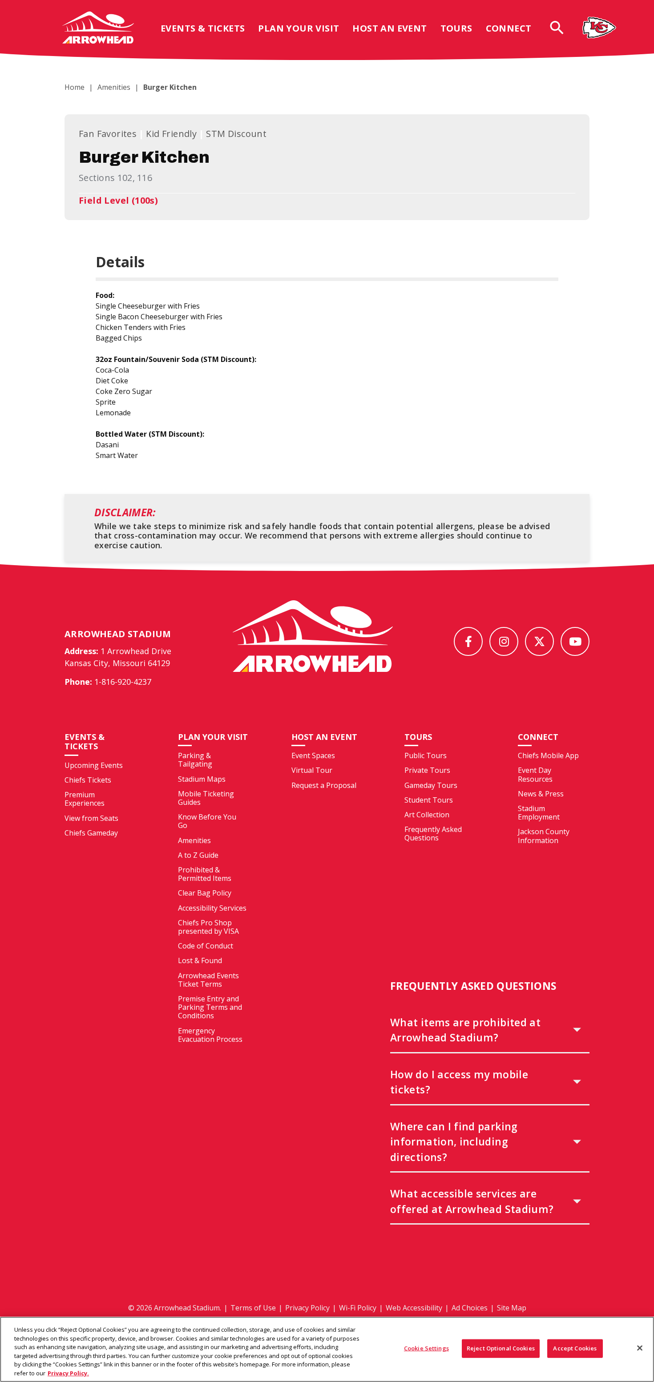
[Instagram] (503, 641)
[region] (327, 1349)
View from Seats (91, 818)
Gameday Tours (430, 785)
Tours (456, 28)
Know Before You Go (207, 821)
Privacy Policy (307, 1308)
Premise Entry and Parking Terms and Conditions (210, 1007)
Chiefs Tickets (88, 780)
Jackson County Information (543, 836)
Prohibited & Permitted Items (204, 874)
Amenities (113, 87)
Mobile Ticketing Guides (206, 798)
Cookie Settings (426, 1348)
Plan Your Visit (298, 28)
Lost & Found (200, 960)
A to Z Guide (198, 855)
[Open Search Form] (557, 27)
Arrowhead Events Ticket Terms (208, 980)
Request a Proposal (323, 785)
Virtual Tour (311, 770)
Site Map (511, 1308)
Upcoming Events (94, 765)
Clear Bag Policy (204, 893)
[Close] (640, 1348)
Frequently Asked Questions (433, 833)
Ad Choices (470, 1308)
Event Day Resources (535, 774)
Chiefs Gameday (91, 833)
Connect (509, 28)
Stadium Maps (202, 779)
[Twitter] (539, 641)
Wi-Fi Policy (357, 1308)
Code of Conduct (205, 946)
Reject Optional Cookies (501, 1348)
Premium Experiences (85, 799)
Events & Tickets (203, 28)
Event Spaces (313, 755)
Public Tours (425, 755)
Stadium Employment (539, 812)
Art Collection (426, 815)
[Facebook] (468, 641)
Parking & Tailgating (195, 760)
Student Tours (428, 800)
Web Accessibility (414, 1308)
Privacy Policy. (68, 1373)
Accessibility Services (212, 908)
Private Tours (427, 770)
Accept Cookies (575, 1348)
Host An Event (389, 28)
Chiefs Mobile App (548, 755)
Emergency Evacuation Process (210, 1035)
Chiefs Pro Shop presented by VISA (208, 927)
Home (75, 87)
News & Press (541, 794)
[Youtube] (575, 641)
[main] (327, 307)
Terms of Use (253, 1308)
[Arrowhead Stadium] (98, 27)
